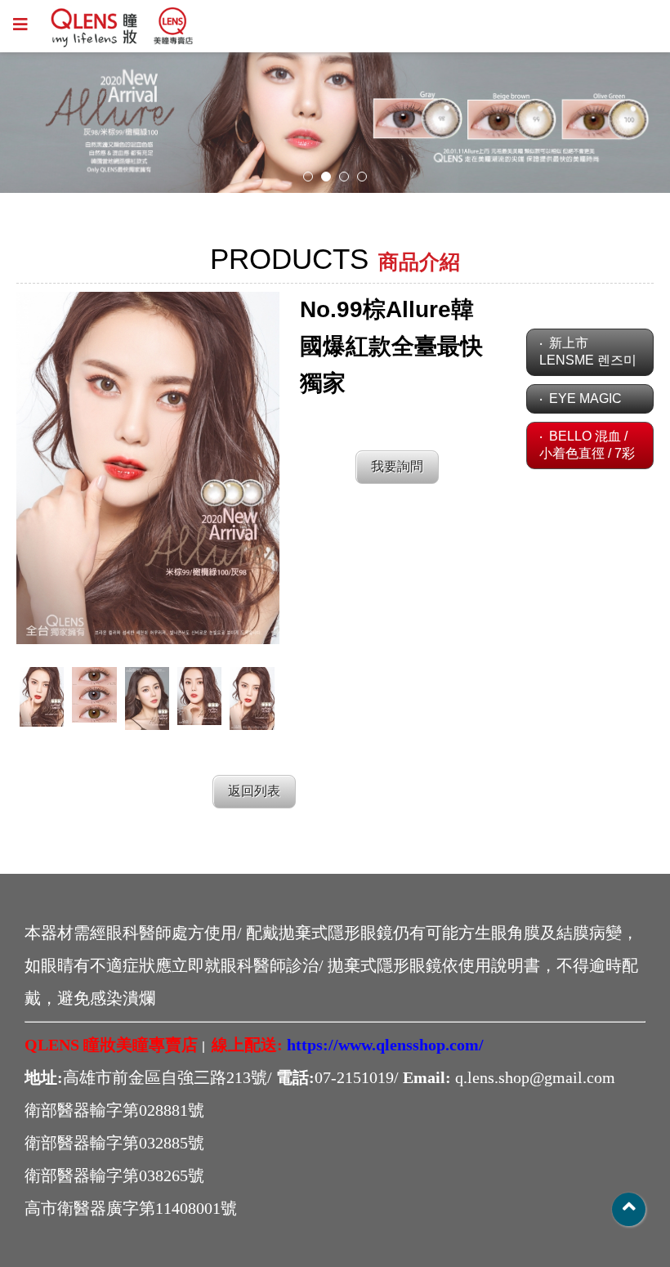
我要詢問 (397, 466)
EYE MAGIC (585, 398)
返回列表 (254, 791)
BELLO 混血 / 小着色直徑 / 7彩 (587, 444)
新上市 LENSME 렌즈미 (587, 351)
